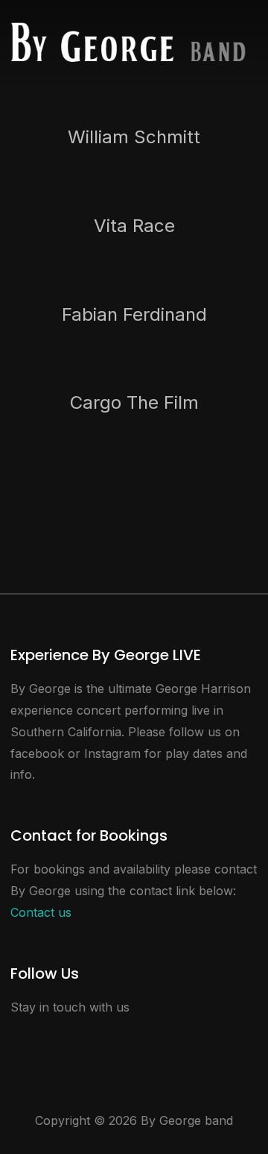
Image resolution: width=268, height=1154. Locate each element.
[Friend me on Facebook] (15, 1037)
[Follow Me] (49, 1037)
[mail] (118, 1037)
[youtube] (83, 1037)
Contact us (40, 912)
